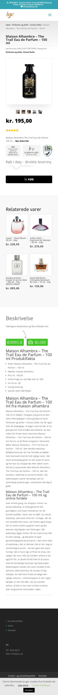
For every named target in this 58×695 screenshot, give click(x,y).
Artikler (19, 621)
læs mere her (22, 141)
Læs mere (23, 685)
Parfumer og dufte (20, 24)
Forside (11, 621)
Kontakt (11, 630)
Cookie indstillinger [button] (41, 685)
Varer (10, 625)
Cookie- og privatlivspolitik (21, 675)
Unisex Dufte (35, 24)
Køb (31, 179)
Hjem (8, 24)
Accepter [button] (29, 690)
